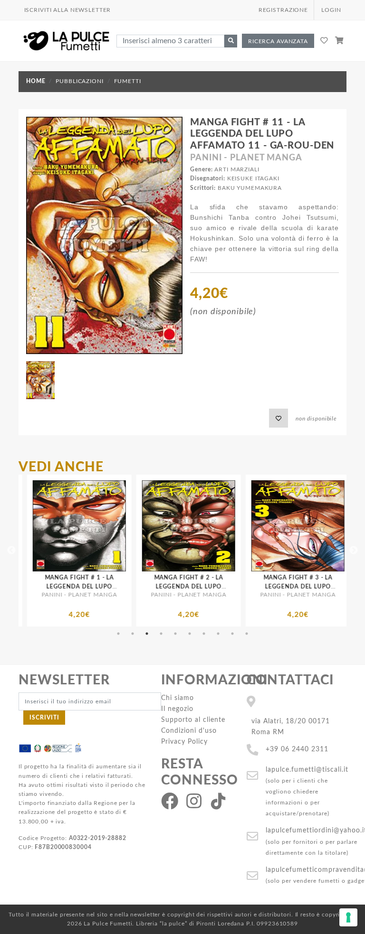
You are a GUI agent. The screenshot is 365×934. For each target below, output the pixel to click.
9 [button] (232, 633)
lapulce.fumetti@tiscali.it (307, 769)
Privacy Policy (184, 741)
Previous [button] (11, 550)
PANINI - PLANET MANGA (246, 158)
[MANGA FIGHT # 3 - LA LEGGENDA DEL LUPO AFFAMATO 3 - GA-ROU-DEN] (219, 525)
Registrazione (283, 10)
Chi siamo (177, 697)
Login (331, 10)
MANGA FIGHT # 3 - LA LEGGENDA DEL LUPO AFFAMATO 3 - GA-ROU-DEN (219, 586)
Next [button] (353, 550)
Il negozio (177, 708)
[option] (110, 550)
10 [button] (246, 633)
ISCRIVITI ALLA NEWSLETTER (67, 10)
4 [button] (161, 633)
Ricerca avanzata (278, 41)
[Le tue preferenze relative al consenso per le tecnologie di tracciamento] (348, 917)
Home (35, 81)
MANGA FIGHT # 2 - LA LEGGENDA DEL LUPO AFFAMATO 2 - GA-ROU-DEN (110, 586)
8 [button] (218, 633)
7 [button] (204, 633)
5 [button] (175, 633)
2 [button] (132, 633)
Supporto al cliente (193, 719)
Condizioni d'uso (189, 730)
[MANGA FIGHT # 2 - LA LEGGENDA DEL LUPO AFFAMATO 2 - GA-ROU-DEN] (109, 525)
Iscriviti (44, 717)
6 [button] (189, 633)
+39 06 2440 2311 (297, 749)
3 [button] (147, 633)
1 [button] (118, 633)
